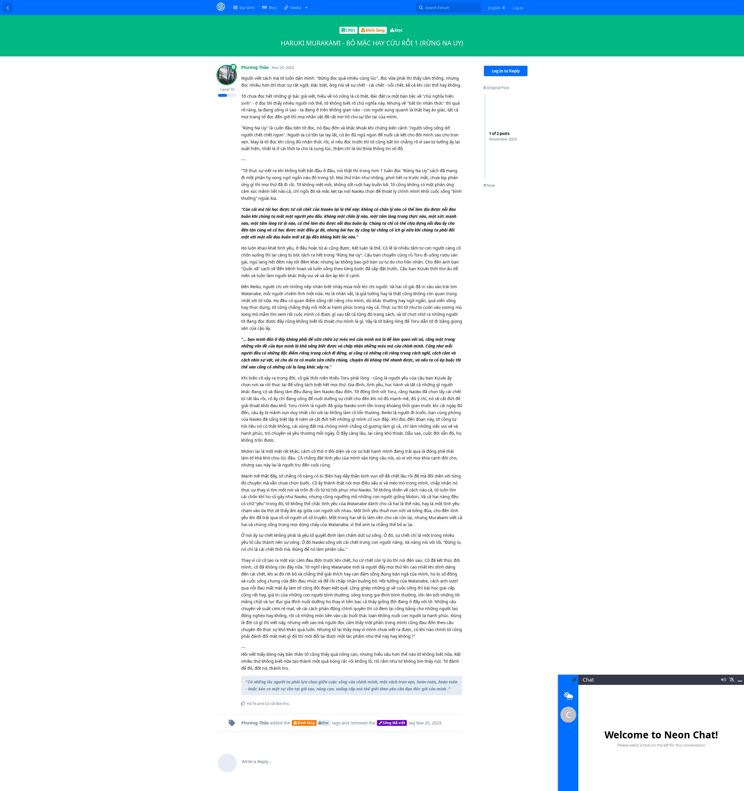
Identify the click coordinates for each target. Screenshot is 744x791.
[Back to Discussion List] (7, 7)
